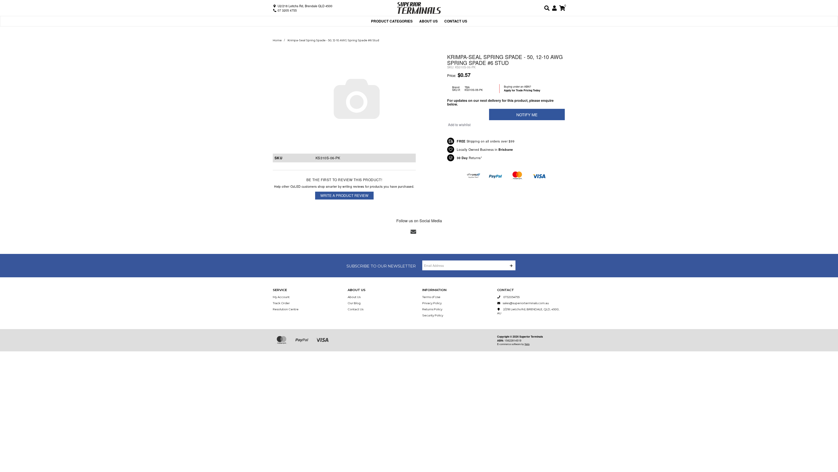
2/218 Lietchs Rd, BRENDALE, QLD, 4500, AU (528, 311)
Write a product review (344, 195)
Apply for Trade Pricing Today (522, 90)
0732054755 (511, 297)
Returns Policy (432, 309)
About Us (428, 21)
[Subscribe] (510, 265)
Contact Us (455, 21)
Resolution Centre (286, 309)
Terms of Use (431, 297)
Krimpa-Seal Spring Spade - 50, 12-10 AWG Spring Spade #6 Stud (333, 40)
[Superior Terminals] (419, 7)
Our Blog (354, 303)
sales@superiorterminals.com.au (526, 303)
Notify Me (526, 114)
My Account (281, 297)
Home (277, 40)
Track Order (281, 303)
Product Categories (392, 21)
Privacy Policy (432, 303)
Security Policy (432, 315)
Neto (527, 344)
